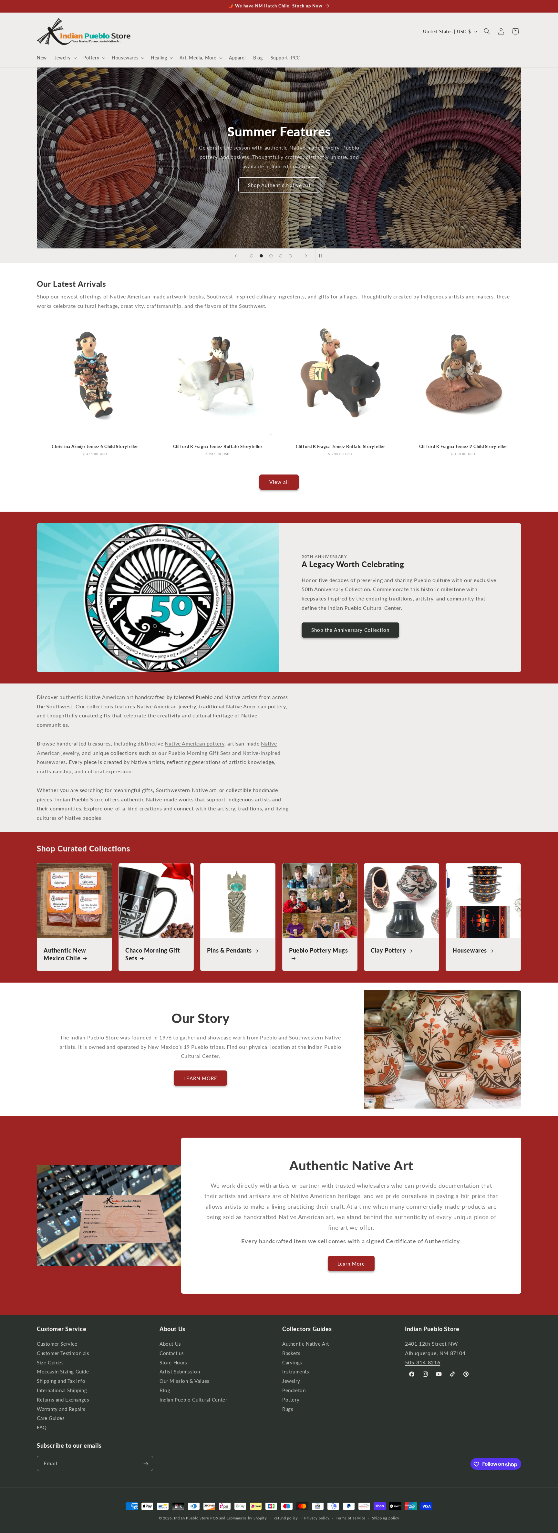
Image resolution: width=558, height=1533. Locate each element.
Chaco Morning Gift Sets (152, 954)
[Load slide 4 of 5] (280, 256)
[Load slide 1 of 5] (251, 256)
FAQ (42, 1428)
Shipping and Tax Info (61, 1381)
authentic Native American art (96, 697)
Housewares (469, 950)
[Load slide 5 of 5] (290, 256)
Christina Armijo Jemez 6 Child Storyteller (95, 446)
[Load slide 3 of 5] (271, 256)
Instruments (295, 1372)
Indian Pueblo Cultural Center (193, 1400)
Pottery (290, 1400)
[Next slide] (306, 256)
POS (214, 1518)
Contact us (172, 1353)
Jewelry (291, 1381)
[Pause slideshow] (322, 256)
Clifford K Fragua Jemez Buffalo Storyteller (218, 446)
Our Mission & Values (185, 1381)
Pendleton (293, 1390)
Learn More (351, 1263)
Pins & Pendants (229, 950)
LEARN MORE (200, 1078)
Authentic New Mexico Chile (65, 954)
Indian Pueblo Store (191, 1518)
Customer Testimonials (63, 1353)
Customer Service (57, 1344)
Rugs (287, 1409)
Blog (165, 1390)
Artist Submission (180, 1372)
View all (279, 482)
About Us (170, 1344)
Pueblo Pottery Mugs (318, 950)
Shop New (279, 183)
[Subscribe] (146, 1463)
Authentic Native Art (305, 1344)
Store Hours (173, 1363)
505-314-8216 (422, 1362)
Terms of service (351, 1518)
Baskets (291, 1353)
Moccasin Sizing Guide (63, 1372)
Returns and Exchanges (63, 1400)
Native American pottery (194, 743)
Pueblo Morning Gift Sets (199, 753)
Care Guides (51, 1418)
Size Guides (50, 1363)
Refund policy (286, 1518)
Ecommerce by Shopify (247, 1518)
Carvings (292, 1363)
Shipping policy (385, 1518)
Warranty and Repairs (61, 1409)
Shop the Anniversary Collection (350, 630)
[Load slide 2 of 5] (261, 256)
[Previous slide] (236, 256)
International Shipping (62, 1390)
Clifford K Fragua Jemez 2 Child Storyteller (463, 446)
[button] (65, 58)
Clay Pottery (388, 950)
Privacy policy (316, 1518)
